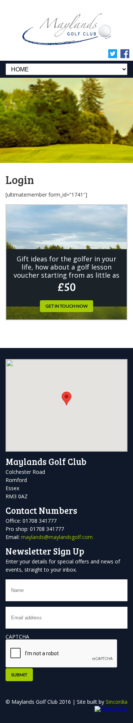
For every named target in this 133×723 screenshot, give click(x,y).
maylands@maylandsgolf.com (57, 536)
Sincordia (116, 701)
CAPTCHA (17, 636)
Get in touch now (66, 306)
